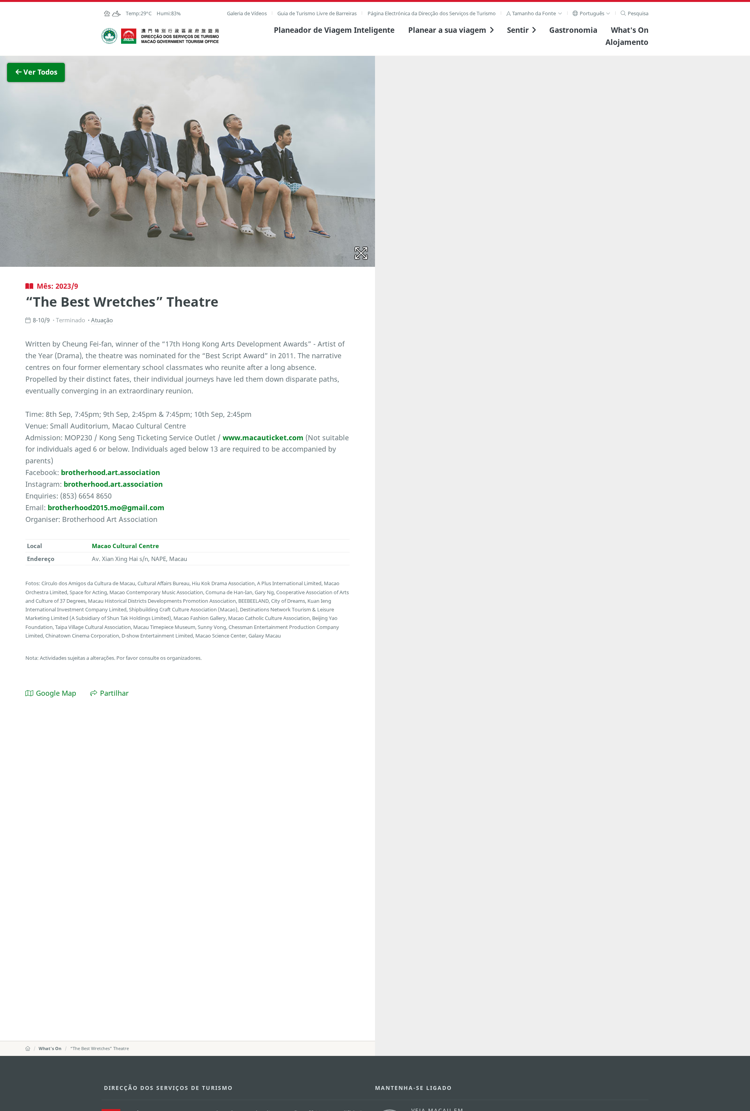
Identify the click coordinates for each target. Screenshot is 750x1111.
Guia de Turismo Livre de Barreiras (317, 13)
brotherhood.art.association (110, 472)
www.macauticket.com (263, 437)
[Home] (27, 1048)
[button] (534, 13)
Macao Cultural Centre (125, 546)
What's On (629, 30)
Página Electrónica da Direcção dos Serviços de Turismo (432, 13)
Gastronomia (573, 30)
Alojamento (626, 42)
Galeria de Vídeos (247, 13)
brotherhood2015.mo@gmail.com (106, 507)
